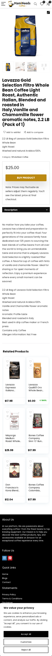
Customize (26, 642)
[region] (26, 629)
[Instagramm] (4, 558)
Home (5, 574)
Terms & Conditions (12, 598)
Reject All (26, 649)
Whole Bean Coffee (19, 157)
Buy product (26, 177)
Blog (4, 578)
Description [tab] (10, 209)
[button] (48, 12)
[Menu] (3, 4)
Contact (6, 582)
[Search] (35, 4)
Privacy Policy (9, 594)
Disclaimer (7, 602)
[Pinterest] (10, 558)
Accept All (26, 634)
